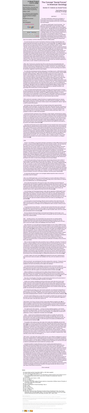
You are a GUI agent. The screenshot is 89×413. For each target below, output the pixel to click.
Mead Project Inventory (29, 24)
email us (37, 36)
